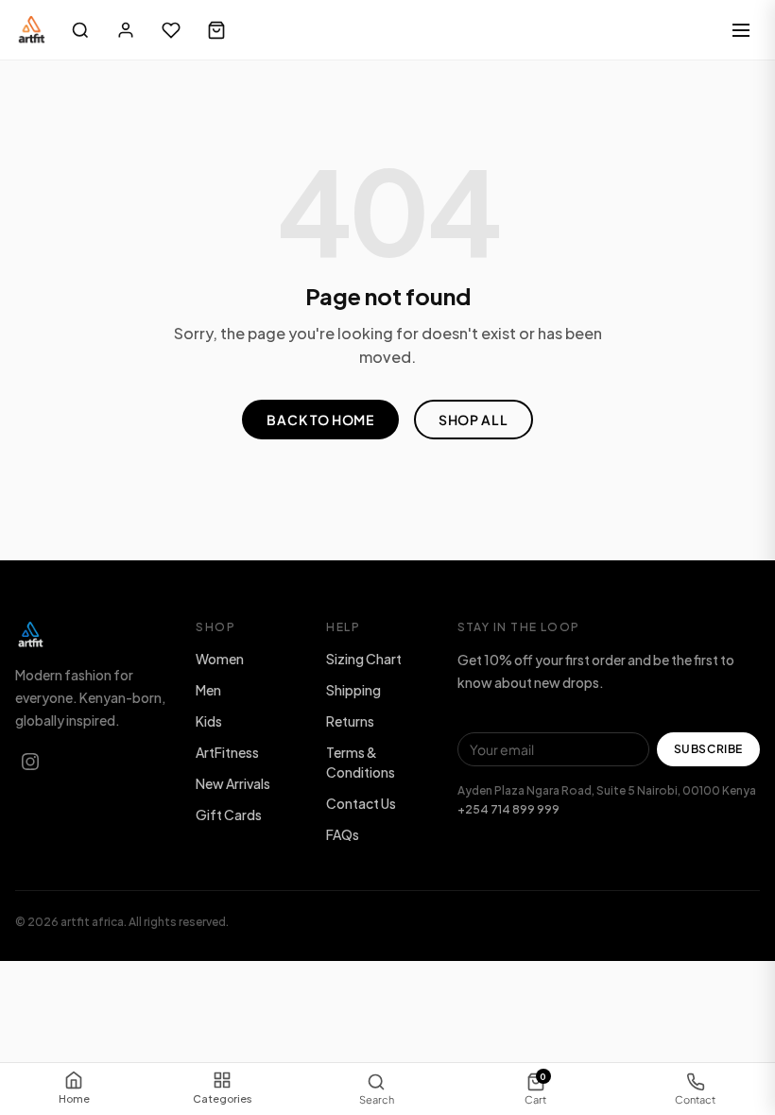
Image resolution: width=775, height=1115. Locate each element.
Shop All (473, 419)
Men (208, 689)
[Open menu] (741, 30)
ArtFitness (227, 752)
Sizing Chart (364, 658)
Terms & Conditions (360, 762)
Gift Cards (229, 814)
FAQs (342, 834)
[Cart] (216, 30)
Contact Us (361, 803)
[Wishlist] (171, 30)
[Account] (126, 30)
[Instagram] (30, 761)
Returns (350, 720)
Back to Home (320, 419)
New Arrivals (233, 783)
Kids (209, 720)
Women (220, 658)
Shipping (353, 689)
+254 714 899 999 (508, 809)
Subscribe (708, 749)
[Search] (80, 30)
